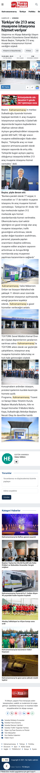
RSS (6, 760)
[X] (12, 713)
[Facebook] (8, 713)
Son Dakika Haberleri (12, 735)
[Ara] (36, 4)
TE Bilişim (26, 767)
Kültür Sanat (25, 747)
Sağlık (6, 749)
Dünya (26, 749)
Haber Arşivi (9, 738)
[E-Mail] (16, 462)
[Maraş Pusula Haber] (19, 4)
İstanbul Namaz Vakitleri (14, 725)
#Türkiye (28, 51)
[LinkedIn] (24, 713)
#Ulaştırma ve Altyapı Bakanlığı (12, 51)
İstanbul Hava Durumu (13, 723)
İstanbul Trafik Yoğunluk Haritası (17, 728)
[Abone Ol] (37, 87)
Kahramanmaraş (9, 12)
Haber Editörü (19, 457)
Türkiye (22, 12)
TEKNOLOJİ (16, 749)
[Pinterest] (16, 713)
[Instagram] (20, 713)
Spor (15, 747)
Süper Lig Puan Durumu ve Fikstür (17, 730)
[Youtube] (28, 713)
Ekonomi (7, 747)
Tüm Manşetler (10, 733)
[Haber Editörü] (7, 458)
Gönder (6, 497)
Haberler (5, 18)
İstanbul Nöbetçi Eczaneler (14, 720)
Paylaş (6, 87)
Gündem (15, 18)
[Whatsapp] (32, 713)
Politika (32, 12)
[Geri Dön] (6, 766)
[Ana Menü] (2, 4)
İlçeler (34, 749)
